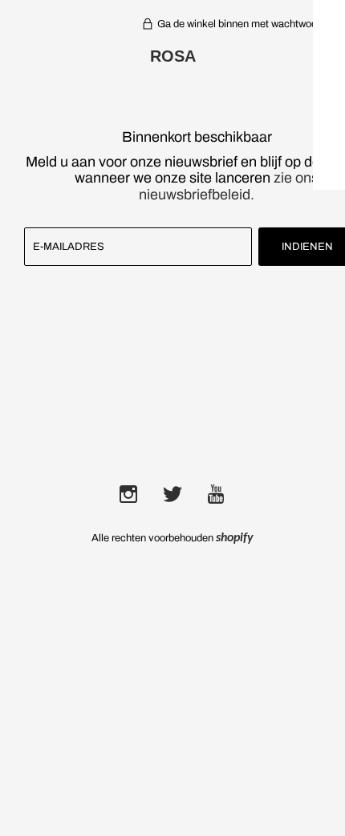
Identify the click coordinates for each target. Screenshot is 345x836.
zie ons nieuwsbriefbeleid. (229, 186)
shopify (235, 538)
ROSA (173, 56)
